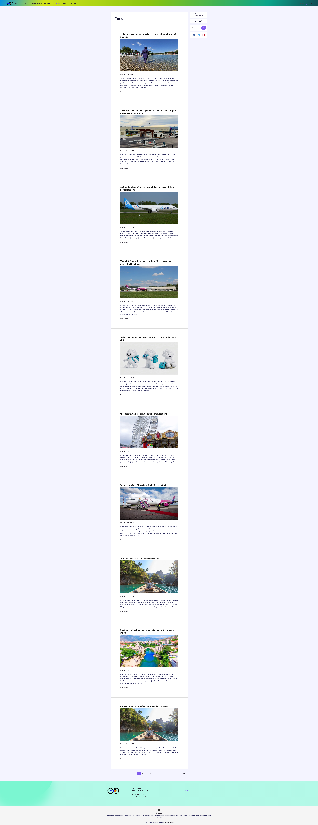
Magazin (47, 3)
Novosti (18, 3)
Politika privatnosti (169, 822)
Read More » (124, 92)
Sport (27, 3)
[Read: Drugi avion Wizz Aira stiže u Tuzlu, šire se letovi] (149, 503)
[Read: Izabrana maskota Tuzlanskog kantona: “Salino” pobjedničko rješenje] (149, 358)
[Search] (203, 28)
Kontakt (74, 3)
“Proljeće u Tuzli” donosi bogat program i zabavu (143, 413)
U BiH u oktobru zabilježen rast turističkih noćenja (144, 706)
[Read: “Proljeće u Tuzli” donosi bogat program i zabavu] (149, 432)
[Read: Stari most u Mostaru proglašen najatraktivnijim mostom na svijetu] (149, 651)
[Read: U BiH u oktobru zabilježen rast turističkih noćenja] (149, 724)
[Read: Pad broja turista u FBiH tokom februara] (149, 577)
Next (183, 773)
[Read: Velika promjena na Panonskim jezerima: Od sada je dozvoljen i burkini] (149, 55)
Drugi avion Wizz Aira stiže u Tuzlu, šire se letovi (143, 485)
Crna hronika (37, 3)
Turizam (57, 3)
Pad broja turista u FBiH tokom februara (139, 558)
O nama (65, 3)
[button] (21, 3)
